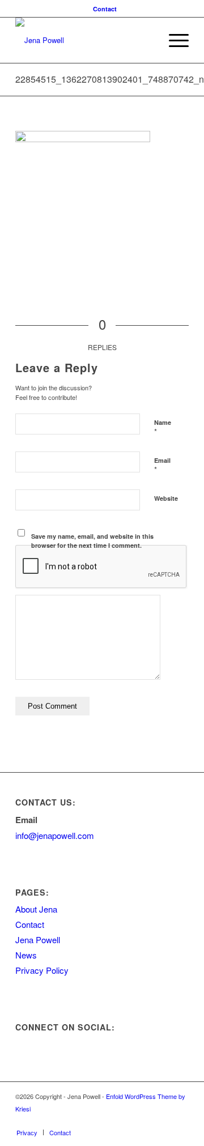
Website (166, 498)
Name (162, 427)
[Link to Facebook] (163, 1120)
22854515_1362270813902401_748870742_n (109, 79)
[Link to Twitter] (146, 1120)
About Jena (36, 909)
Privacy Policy (42, 970)
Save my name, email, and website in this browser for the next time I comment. (92, 541)
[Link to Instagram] (180, 1120)
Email (162, 465)
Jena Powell (37, 939)
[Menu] (173, 40)
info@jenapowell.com (54, 835)
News (26, 955)
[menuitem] (104, 9)
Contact (105, 9)
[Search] (146, 40)
